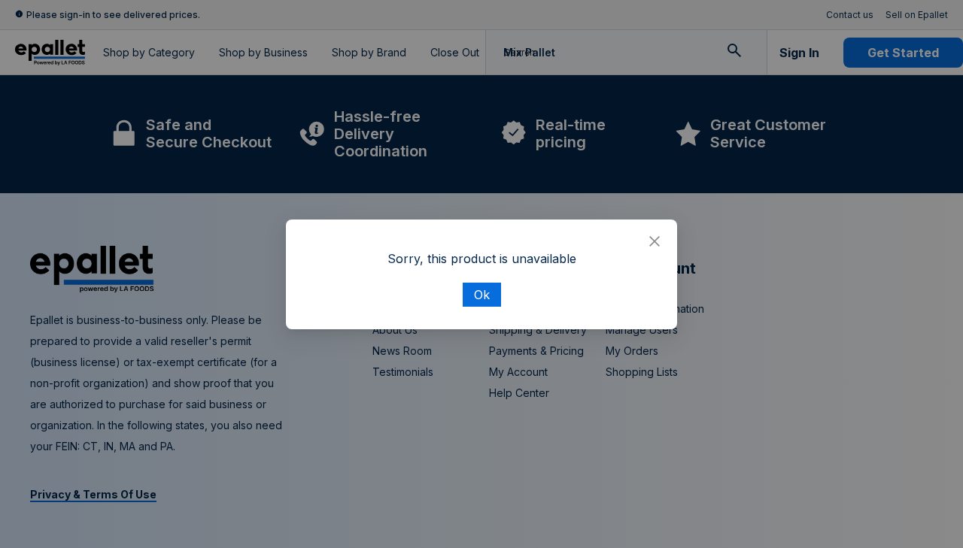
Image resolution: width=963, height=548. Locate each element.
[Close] (655, 242)
